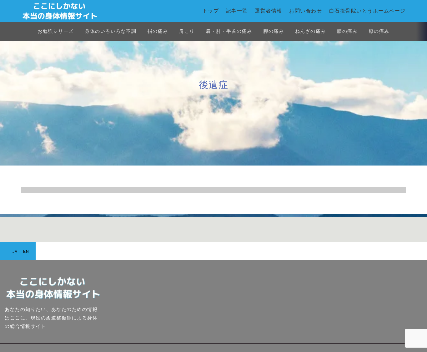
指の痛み (158, 31)
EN (26, 251)
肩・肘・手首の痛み (229, 31)
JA (15, 251)
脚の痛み (273, 31)
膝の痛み (379, 31)
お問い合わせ (305, 10)
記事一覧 (237, 10)
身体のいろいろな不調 (110, 31)
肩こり (187, 31)
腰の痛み (347, 31)
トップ (211, 10)
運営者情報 (268, 10)
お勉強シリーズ (56, 31)
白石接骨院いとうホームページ (367, 10)
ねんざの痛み (310, 31)
